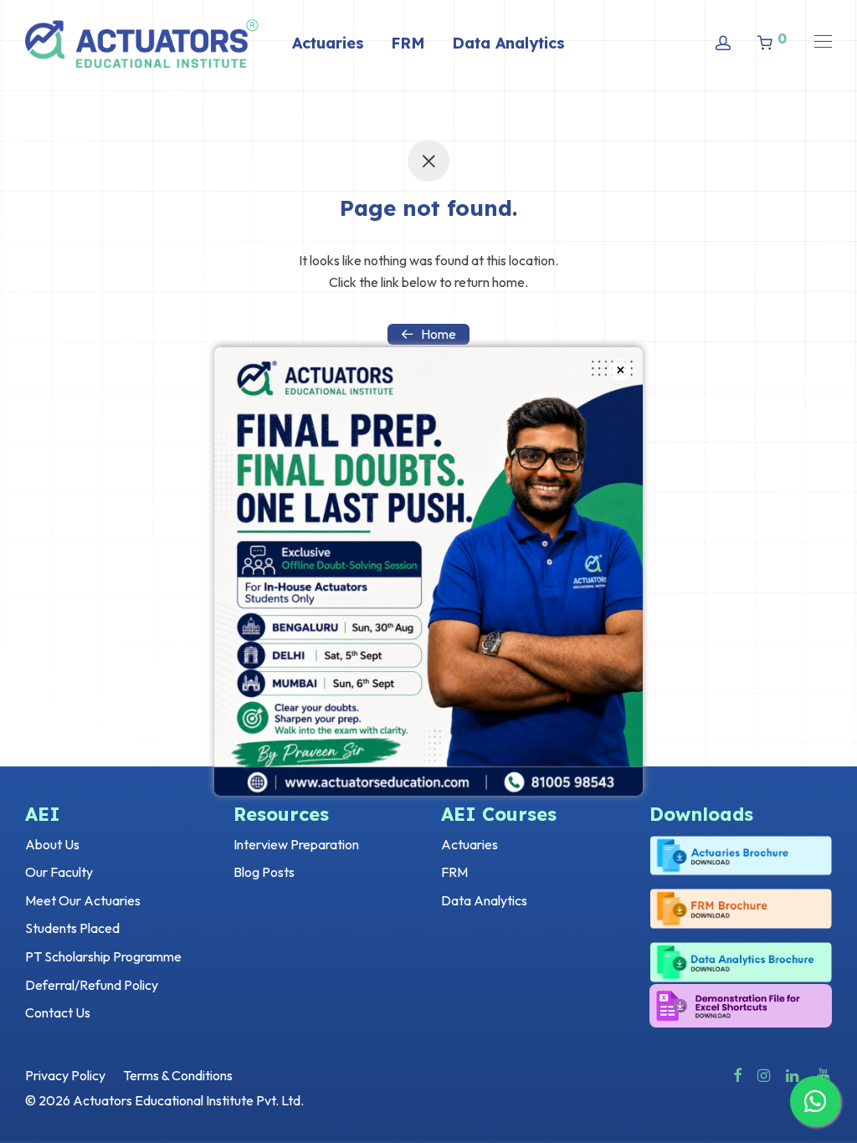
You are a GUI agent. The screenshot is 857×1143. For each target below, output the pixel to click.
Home (438, 333)
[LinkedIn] (793, 1073)
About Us (52, 844)
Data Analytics (508, 43)
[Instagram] (763, 1073)
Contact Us (57, 1012)
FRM (408, 43)
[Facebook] (737, 1073)
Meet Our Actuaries (83, 900)
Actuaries (328, 43)
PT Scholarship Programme (103, 956)
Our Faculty (59, 872)
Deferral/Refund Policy (91, 984)
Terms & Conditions (178, 1075)
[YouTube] (824, 1073)
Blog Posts (264, 872)
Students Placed (72, 928)
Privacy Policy (65, 1075)
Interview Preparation (296, 844)
